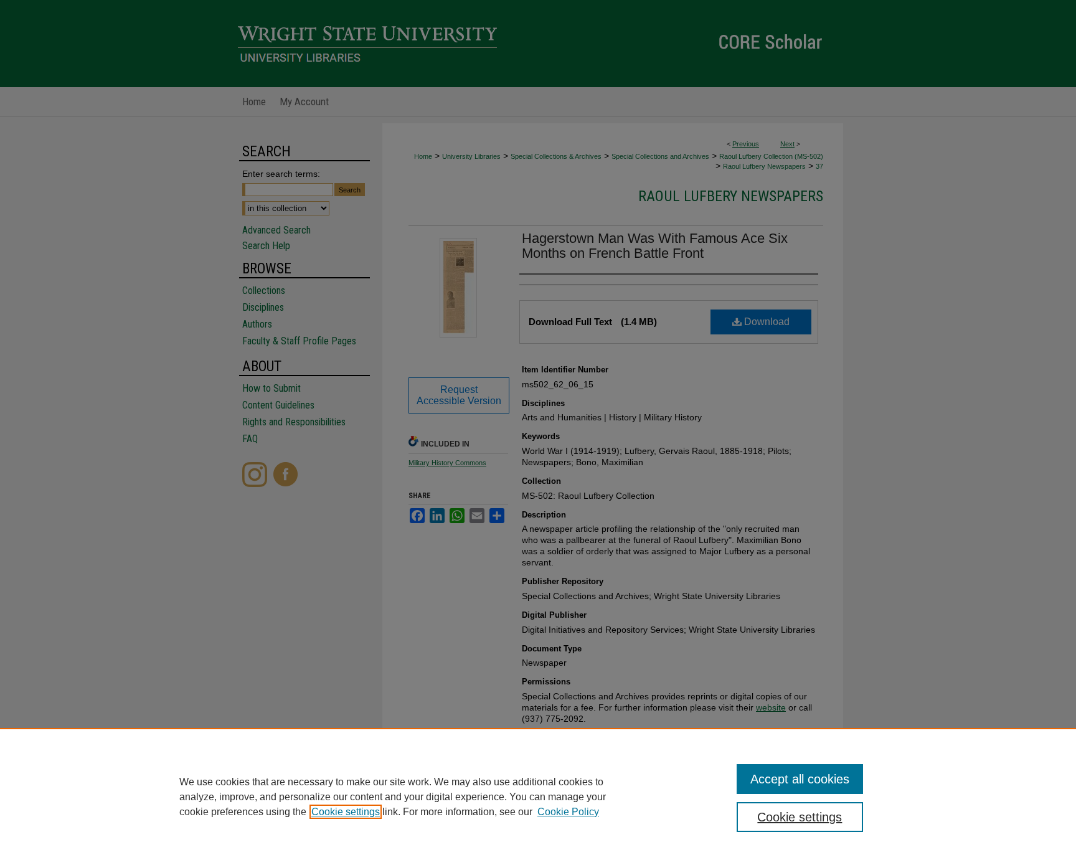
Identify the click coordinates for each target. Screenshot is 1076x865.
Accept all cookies (799, 779)
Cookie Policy (568, 811)
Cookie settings (345, 811)
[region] (538, 796)
